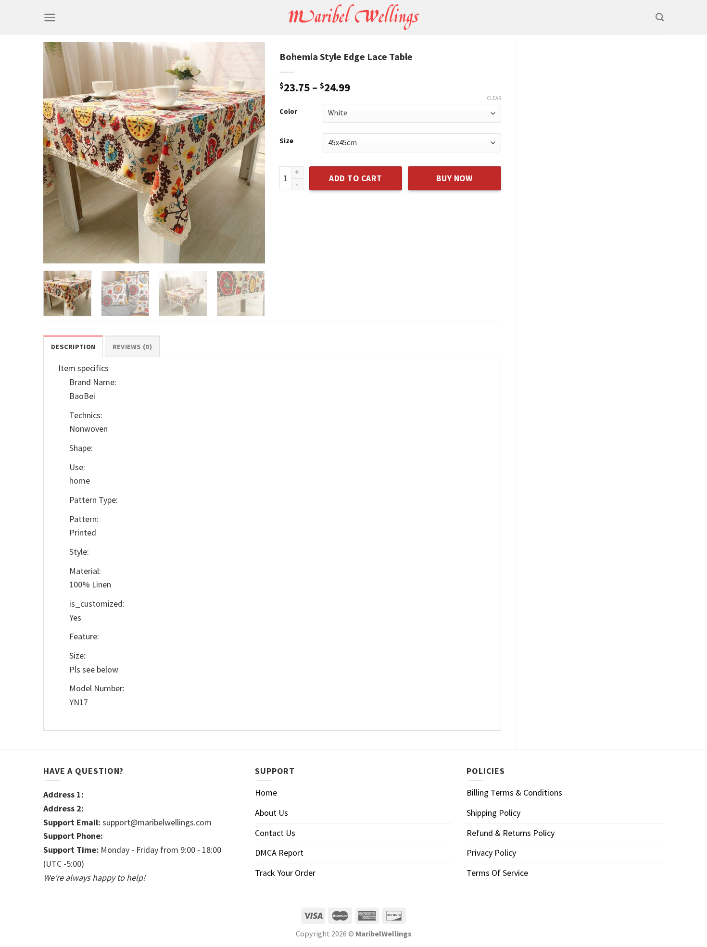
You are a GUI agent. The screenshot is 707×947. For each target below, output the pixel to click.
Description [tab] (73, 346)
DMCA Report (279, 852)
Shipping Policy (493, 812)
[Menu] (49, 17)
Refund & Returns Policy (511, 832)
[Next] (248, 152)
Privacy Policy (491, 852)
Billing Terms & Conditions (514, 792)
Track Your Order (285, 872)
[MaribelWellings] (353, 17)
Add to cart (355, 178)
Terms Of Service (497, 872)
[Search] (660, 17)
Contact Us (275, 832)
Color (288, 111)
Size (286, 141)
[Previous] (59, 152)
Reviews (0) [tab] (132, 346)
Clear (494, 98)
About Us (271, 812)
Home (266, 792)
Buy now (454, 178)
